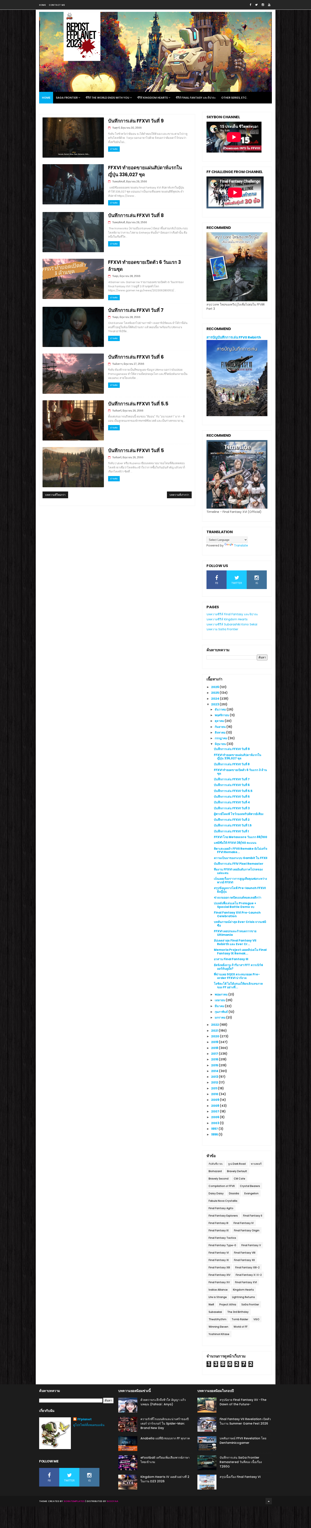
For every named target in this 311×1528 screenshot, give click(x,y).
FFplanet (84, 1419)
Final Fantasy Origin (246, 1230)
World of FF (241, 1326)
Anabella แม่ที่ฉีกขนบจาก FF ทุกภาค (165, 1438)
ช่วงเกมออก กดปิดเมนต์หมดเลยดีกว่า (237, 897)
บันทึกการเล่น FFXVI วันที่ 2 (232, 820)
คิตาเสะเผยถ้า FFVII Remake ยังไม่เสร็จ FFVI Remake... (240, 850)
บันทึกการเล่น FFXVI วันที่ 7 (136, 310)
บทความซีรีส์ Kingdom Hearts (227, 619)
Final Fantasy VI (219, 1252)
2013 (215, 1077)
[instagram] (263, 5)
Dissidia (234, 1193)
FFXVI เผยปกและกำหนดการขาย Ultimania (235, 933)
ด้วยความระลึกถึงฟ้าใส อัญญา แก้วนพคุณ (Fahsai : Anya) (163, 1402)
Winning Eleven (218, 1326)
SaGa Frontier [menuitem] (67, 98)
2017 (215, 1054)
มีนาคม (220, 1006)
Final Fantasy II (252, 1215)
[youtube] (269, 5)
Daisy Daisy (216, 1193)
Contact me (57, 5)
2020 (215, 1036)
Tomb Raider (240, 1319)
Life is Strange (218, 1297)
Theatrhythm (217, 1319)
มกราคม (220, 1017)
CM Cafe (239, 1178)
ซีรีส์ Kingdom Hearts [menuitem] (152, 98)
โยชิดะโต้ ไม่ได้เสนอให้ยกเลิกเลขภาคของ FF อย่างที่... (238, 985)
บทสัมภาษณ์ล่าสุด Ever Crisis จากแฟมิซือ (240, 924)
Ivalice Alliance (218, 1289)
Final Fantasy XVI (246, 1282)
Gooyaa (112, 1501)
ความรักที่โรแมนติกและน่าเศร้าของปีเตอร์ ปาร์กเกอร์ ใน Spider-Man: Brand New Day (164, 1423)
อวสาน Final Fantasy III (231, 959)
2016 (215, 1059)
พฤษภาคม (221, 994)
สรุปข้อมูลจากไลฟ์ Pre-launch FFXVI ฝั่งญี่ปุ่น (240, 890)
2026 (215, 687)
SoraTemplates (74, 1501)
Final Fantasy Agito (221, 1208)
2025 (215, 693)
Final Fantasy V (251, 1245)
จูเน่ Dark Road (237, 1164)
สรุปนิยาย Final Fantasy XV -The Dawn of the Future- (243, 1402)
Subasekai (215, 1312)
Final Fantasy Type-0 (222, 1245)
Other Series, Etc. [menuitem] (234, 98)
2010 (215, 1094)
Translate (241, 545)
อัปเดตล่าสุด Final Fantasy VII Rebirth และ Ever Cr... (235, 942)
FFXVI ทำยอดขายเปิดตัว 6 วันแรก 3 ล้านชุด (240, 772)
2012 (215, 1082)
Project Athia (227, 1304)
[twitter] (256, 5)
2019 (215, 1042)
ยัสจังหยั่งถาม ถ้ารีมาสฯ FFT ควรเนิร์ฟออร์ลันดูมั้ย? (238, 967)
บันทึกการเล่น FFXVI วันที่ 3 (232, 808)
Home (42, 5)
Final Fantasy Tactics (222, 1238)
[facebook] (250, 5)
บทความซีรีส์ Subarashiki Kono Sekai (231, 624)
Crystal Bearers (250, 1186)
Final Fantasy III (218, 1223)
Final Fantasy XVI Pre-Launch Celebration (237, 914)
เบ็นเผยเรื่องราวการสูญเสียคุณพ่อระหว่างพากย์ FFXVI (240, 880)
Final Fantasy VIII (244, 1252)
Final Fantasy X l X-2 (249, 1275)
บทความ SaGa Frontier (222, 629)
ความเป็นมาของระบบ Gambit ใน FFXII (240, 858)
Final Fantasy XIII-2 (247, 1267)
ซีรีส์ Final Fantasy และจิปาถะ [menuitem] (196, 98)
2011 (214, 1088)
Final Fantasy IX (219, 1230)
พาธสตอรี (256, 1164)
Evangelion (251, 1193)
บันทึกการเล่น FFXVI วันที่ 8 (136, 215)
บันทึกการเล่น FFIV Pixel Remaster (238, 864)
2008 (215, 1106)
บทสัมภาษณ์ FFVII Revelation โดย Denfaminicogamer (243, 1440)
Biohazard (215, 1171)
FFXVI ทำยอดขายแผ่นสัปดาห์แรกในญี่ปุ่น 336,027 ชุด (237, 757)
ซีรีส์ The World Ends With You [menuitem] (107, 98)
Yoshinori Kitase (219, 1334)
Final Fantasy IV (244, 1223)
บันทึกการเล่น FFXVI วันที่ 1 (231, 831)
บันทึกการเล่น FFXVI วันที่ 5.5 (138, 404)
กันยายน (220, 727)
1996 (215, 1134)
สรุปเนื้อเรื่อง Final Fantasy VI (240, 1477)
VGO (256, 1319)
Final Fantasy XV (219, 1282)
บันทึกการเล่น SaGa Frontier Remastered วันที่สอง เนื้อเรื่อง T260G (241, 1462)
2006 (215, 1117)
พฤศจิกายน (222, 715)
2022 (215, 1025)
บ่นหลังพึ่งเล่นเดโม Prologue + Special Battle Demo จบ (235, 905)
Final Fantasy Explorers (223, 1215)
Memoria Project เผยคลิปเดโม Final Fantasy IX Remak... (240, 951)
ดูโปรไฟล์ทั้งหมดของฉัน (89, 1425)
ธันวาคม (221, 709)
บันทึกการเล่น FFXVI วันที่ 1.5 (233, 825)
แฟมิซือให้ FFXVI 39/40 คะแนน (235, 843)
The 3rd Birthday (238, 1312)
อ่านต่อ (114, 149)
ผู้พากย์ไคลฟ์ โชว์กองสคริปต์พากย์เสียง (238, 814)
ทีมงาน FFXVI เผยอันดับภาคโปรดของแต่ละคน (238, 871)
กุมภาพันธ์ (221, 1012)
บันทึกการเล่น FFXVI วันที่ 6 (136, 357)
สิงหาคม (220, 732)
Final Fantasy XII (244, 1260)
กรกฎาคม (221, 738)
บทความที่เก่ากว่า (179, 495)
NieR (211, 1304)
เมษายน (220, 1000)
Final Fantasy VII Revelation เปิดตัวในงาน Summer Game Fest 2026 (245, 1421)
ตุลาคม (220, 721)
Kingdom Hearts (243, 1289)
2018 (215, 1048)
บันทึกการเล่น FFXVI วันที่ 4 (232, 802)
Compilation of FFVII (222, 1186)
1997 (215, 1129)
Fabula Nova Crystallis (223, 1201)
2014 (215, 1071)
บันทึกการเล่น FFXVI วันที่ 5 (136, 450)
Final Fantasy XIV (219, 1275)
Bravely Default (237, 1171)
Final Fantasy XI (219, 1260)
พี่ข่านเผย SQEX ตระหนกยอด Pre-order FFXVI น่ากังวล (237, 976)
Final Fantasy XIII (219, 1267)
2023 (215, 704)
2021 (215, 1030)
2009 (215, 1100)
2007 (215, 1111)
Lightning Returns (243, 1297)
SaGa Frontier (250, 1304)
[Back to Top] (269, 1501)
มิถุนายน (221, 744)
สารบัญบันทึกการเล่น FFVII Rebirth (233, 337)
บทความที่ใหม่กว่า (55, 495)
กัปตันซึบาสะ (216, 1164)
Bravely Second (218, 1178)
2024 (215, 699)
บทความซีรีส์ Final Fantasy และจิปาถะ (232, 614)
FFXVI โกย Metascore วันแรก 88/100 (240, 837)
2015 (215, 1065)
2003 (215, 1123)
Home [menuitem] (46, 98)
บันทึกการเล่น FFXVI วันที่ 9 (136, 121)
